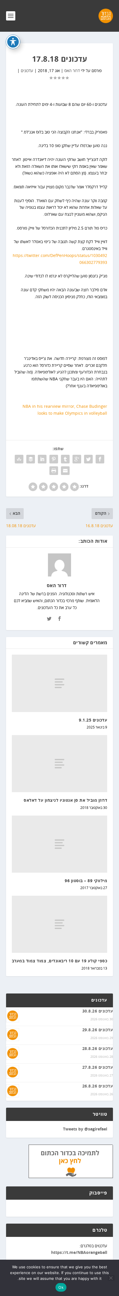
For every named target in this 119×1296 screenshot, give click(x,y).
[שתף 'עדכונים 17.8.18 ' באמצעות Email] (65, 470)
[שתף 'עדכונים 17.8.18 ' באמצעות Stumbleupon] (19, 459)
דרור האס (72, 70)
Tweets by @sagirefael (85, 1129)
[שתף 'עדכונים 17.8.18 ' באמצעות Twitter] (88, 459)
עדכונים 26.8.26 (97, 1086)
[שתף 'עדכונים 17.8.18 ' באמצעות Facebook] (100, 459)
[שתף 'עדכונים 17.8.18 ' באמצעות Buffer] (30, 459)
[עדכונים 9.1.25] (59, 683)
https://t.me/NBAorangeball (79, 1252)
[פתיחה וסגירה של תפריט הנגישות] (13, 42)
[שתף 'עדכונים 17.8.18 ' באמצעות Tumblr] (65, 459)
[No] (111, 1278)
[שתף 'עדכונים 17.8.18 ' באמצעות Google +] (77, 459)
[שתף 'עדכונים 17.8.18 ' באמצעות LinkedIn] (42, 459)
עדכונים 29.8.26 (97, 1030)
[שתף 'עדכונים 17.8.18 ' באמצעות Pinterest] (54, 459)
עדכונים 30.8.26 (97, 1011)
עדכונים (27, 70)
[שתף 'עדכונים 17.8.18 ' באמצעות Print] (54, 470)
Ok (61, 1287)
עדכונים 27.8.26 (97, 1067)
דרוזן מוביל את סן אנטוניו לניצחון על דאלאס (65, 800)
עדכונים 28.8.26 (97, 1048)
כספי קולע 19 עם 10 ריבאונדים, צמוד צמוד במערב (59, 961)
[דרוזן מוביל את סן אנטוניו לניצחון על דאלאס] (59, 763)
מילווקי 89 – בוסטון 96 (86, 881)
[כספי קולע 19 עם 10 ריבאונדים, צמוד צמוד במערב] (59, 924)
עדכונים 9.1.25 (93, 720)
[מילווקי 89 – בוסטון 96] (59, 844)
